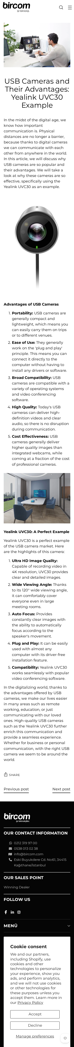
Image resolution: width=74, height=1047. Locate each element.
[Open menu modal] (70, 7)
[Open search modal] (61, 7)
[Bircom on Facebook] (6, 913)
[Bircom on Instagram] (19, 913)
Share (14, 775)
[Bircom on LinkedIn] (12, 913)
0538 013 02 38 (26, 849)
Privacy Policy (30, 1002)
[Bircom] (16, 7)
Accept (35, 1014)
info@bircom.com (28, 854)
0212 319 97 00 (25, 843)
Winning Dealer (17, 887)
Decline (35, 1025)
